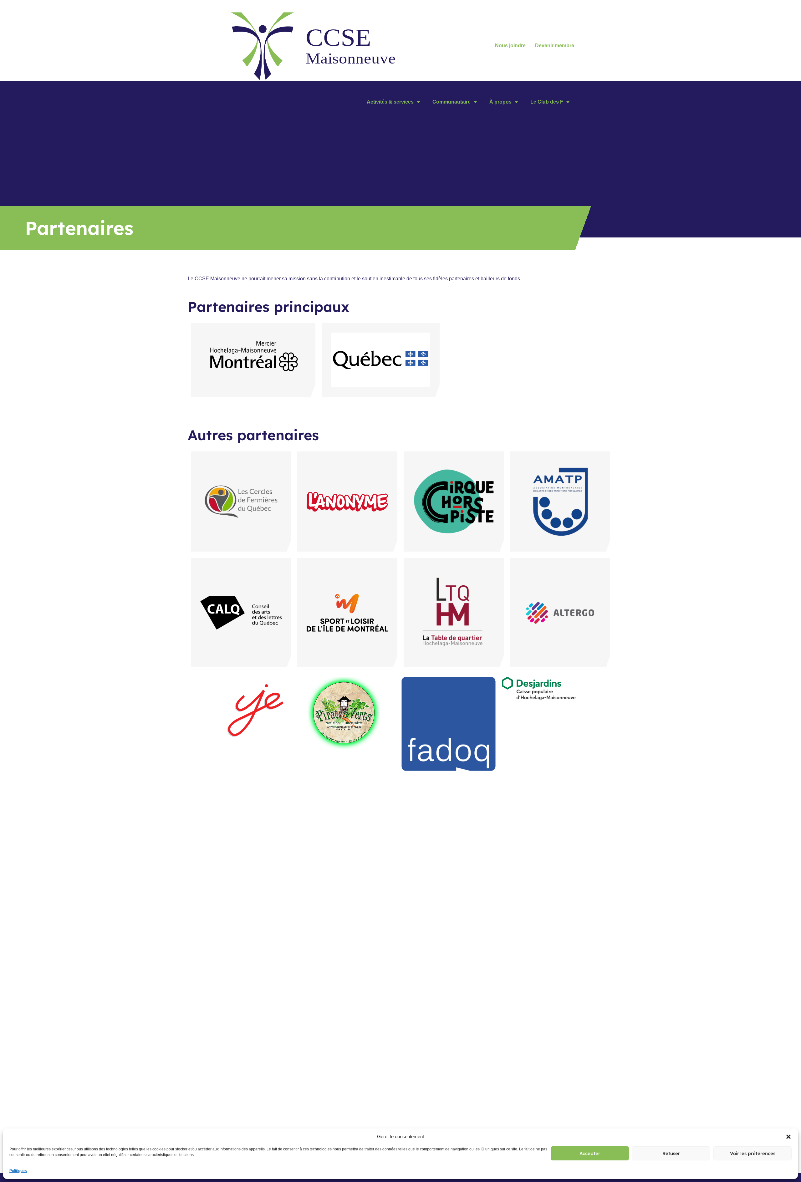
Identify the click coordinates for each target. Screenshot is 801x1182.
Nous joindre (510, 45)
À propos (500, 101)
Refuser (671, 1153)
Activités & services (390, 101)
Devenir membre (554, 45)
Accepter (589, 1153)
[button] (788, 1137)
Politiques (18, 1171)
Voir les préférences (752, 1153)
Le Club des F (546, 101)
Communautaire (451, 101)
